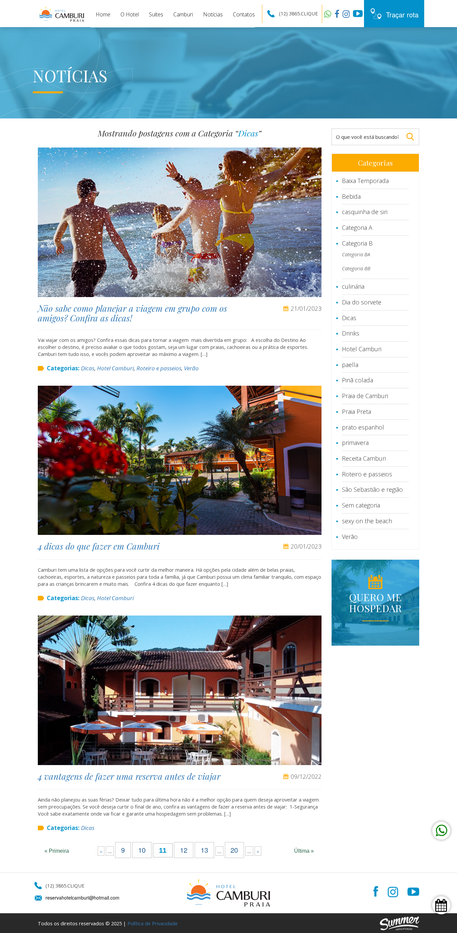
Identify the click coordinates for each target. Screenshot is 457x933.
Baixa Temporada (365, 181)
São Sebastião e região (372, 489)
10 (142, 850)
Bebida (351, 196)
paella (350, 365)
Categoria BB (356, 268)
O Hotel (129, 14)
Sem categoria (361, 505)
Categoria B (357, 243)
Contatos (244, 14)
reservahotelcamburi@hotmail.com (82, 897)
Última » (304, 851)
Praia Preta (356, 411)
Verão (191, 368)
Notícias (213, 14)
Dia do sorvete (361, 302)
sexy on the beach (367, 521)
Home (103, 14)
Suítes (156, 14)
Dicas (87, 368)
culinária (353, 286)
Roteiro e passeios (158, 368)
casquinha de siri (364, 212)
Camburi (183, 14)
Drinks (350, 333)
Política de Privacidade (152, 923)
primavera (355, 443)
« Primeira (56, 851)
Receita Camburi (364, 458)
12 (183, 850)
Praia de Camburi (365, 396)
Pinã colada (357, 380)
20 (234, 850)
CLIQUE (309, 13)
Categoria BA (356, 254)
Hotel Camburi (115, 368)
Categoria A (357, 227)
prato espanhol (363, 427)
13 (204, 850)
